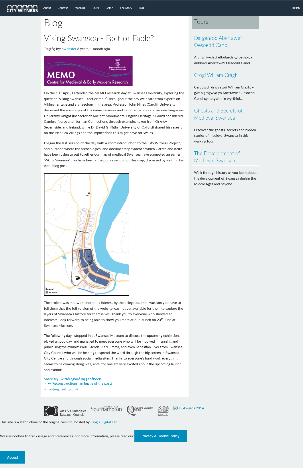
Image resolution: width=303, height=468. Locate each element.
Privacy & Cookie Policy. (161, 435)
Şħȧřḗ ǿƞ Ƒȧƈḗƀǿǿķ (86, 379)
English (295, 8)
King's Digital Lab (104, 422)
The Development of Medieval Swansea (217, 157)
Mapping (80, 8)
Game (109, 8)
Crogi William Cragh (216, 75)
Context (63, 8)
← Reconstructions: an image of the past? (80, 383)
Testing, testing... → (63, 389)
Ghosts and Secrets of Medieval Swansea (218, 114)
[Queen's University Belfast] (140, 411)
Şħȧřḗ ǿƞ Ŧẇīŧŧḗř (57, 379)
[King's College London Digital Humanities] (163, 411)
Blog (141, 8)
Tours (95, 8)
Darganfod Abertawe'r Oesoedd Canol (218, 42)
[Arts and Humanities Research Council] (65, 411)
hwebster (69, 49)
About (47, 8)
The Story (126, 8)
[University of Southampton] (106, 409)
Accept (12, 457)
